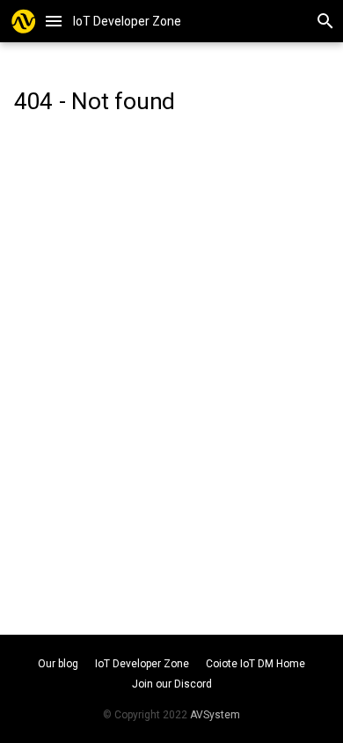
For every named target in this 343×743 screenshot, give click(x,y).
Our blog (59, 664)
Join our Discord (172, 684)
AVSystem (215, 715)
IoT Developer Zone (143, 664)
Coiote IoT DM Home (255, 664)
